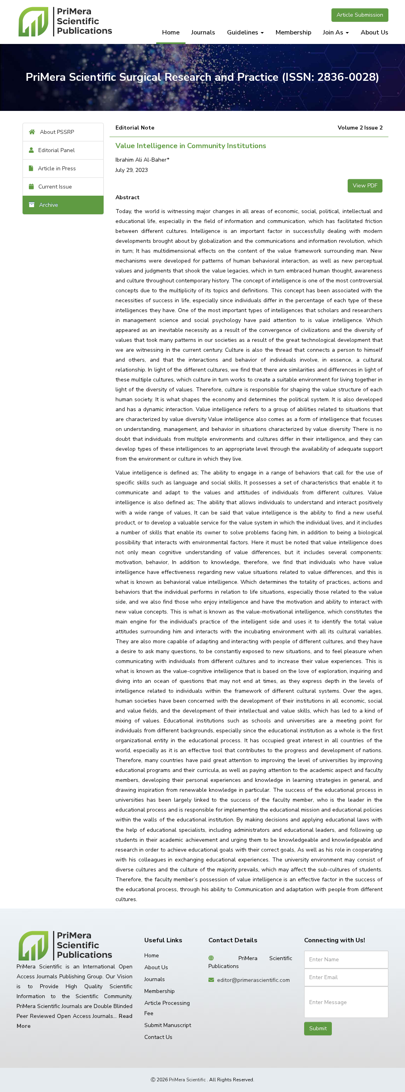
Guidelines (243, 32)
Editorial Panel (54, 150)
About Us (374, 32)
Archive (46, 205)
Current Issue (53, 187)
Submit (318, 1028)
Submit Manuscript (167, 1025)
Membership (293, 32)
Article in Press (54, 168)
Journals (203, 32)
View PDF (365, 185)
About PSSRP (54, 132)
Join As (334, 32)
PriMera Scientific (187, 1080)
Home (171, 32)
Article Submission (360, 15)
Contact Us (158, 1037)
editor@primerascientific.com (253, 980)
